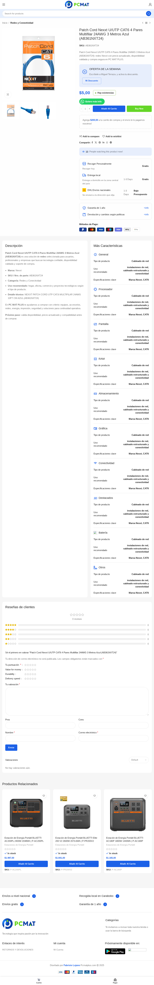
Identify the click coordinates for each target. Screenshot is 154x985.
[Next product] (150, 23)
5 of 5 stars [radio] (35, 665)
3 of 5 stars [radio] (30, 665)
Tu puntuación (13, 665)
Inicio (4, 23)
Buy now (139, 109)
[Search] (148, 13)
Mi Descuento (91, 81)
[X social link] (96, 142)
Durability (10, 674)
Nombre (10, 732)
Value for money (13, 669)
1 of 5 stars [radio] (25, 665)
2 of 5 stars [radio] (28, 665)
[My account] (150, 5)
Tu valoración (12, 684)
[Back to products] (146, 23)
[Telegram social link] (111, 142)
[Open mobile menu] (4, 5)
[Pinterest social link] (100, 142)
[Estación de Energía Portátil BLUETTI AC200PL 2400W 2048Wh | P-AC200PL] (26, 813)
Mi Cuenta (58, 949)
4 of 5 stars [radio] (32, 665)
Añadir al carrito (109, 109)
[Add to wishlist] (43, 795)
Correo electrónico (88, 732)
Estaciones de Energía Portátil (19, 845)
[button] (145, 970)
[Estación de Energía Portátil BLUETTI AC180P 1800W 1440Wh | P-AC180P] (127, 813)
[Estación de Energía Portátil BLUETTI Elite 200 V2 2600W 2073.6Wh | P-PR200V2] (77, 813)
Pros (7, 719)
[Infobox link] (19, 896)
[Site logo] (77, 4)
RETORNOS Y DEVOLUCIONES (17, 949)
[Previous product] (143, 23)
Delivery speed (13, 678)
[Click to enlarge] (8, 94)
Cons (81, 719)
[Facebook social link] (92, 142)
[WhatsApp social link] (107, 142)
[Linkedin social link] (103, 142)
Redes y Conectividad (21, 23)
